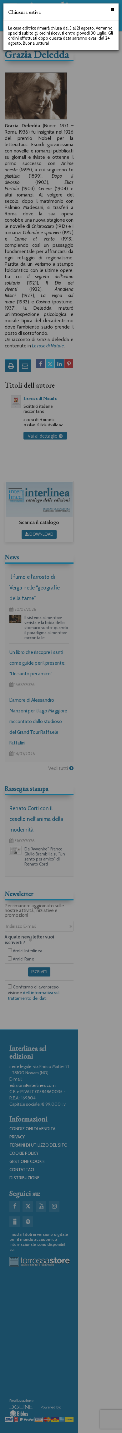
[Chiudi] (112, 9)
